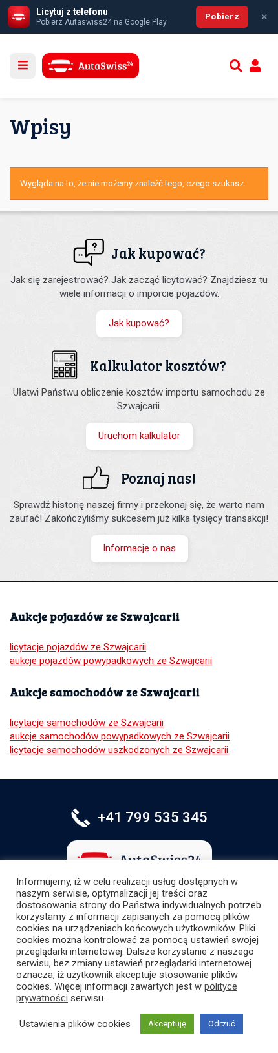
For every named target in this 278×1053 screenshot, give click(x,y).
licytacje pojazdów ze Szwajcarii (78, 647)
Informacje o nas (139, 548)
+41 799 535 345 (153, 817)
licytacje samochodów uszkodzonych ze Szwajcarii (119, 750)
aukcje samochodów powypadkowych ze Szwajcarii (120, 736)
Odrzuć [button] (221, 1023)
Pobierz (222, 16)
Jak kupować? (139, 323)
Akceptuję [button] (167, 1023)
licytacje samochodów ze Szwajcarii (87, 723)
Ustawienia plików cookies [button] (75, 1024)
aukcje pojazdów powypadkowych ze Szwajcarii (111, 660)
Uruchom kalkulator (139, 435)
